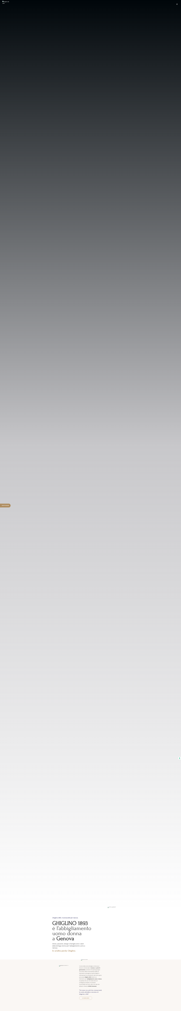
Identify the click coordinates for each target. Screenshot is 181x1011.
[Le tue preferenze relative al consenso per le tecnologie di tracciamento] (179, 758)
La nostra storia (85, 998)
